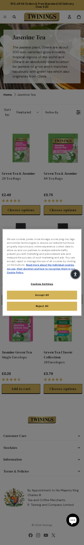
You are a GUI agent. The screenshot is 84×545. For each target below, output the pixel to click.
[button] (75, 274)
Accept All (42, 295)
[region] (42, 272)
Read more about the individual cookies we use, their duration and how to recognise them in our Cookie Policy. (41, 268)
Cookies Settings (42, 283)
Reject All (42, 306)
